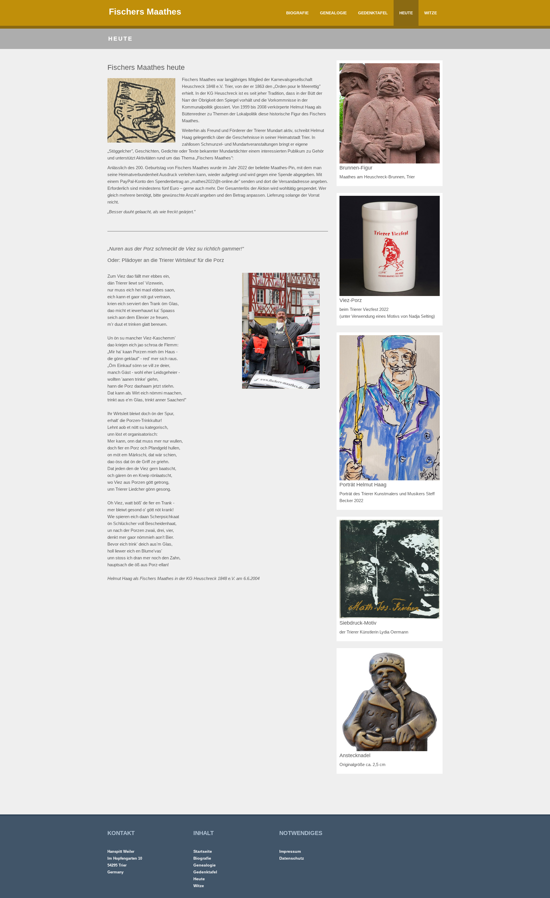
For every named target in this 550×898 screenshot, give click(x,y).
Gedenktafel (373, 13)
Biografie (297, 13)
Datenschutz (291, 858)
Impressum (290, 851)
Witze (430, 13)
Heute (406, 13)
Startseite (202, 851)
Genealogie (333, 13)
